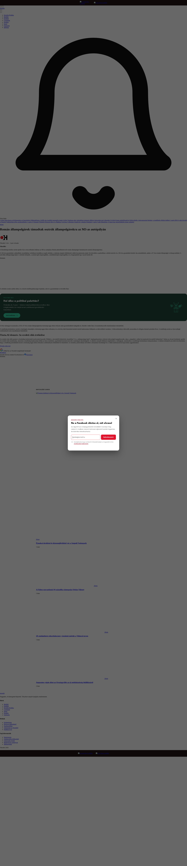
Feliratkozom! (108, 437)
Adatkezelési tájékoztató (81, 444)
